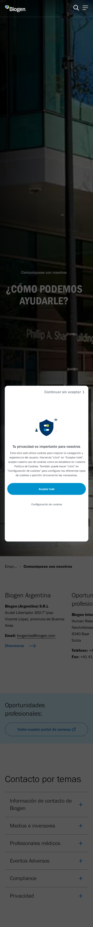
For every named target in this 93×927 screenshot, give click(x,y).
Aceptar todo (47, 489)
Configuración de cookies (46, 504)
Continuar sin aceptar (62, 391)
